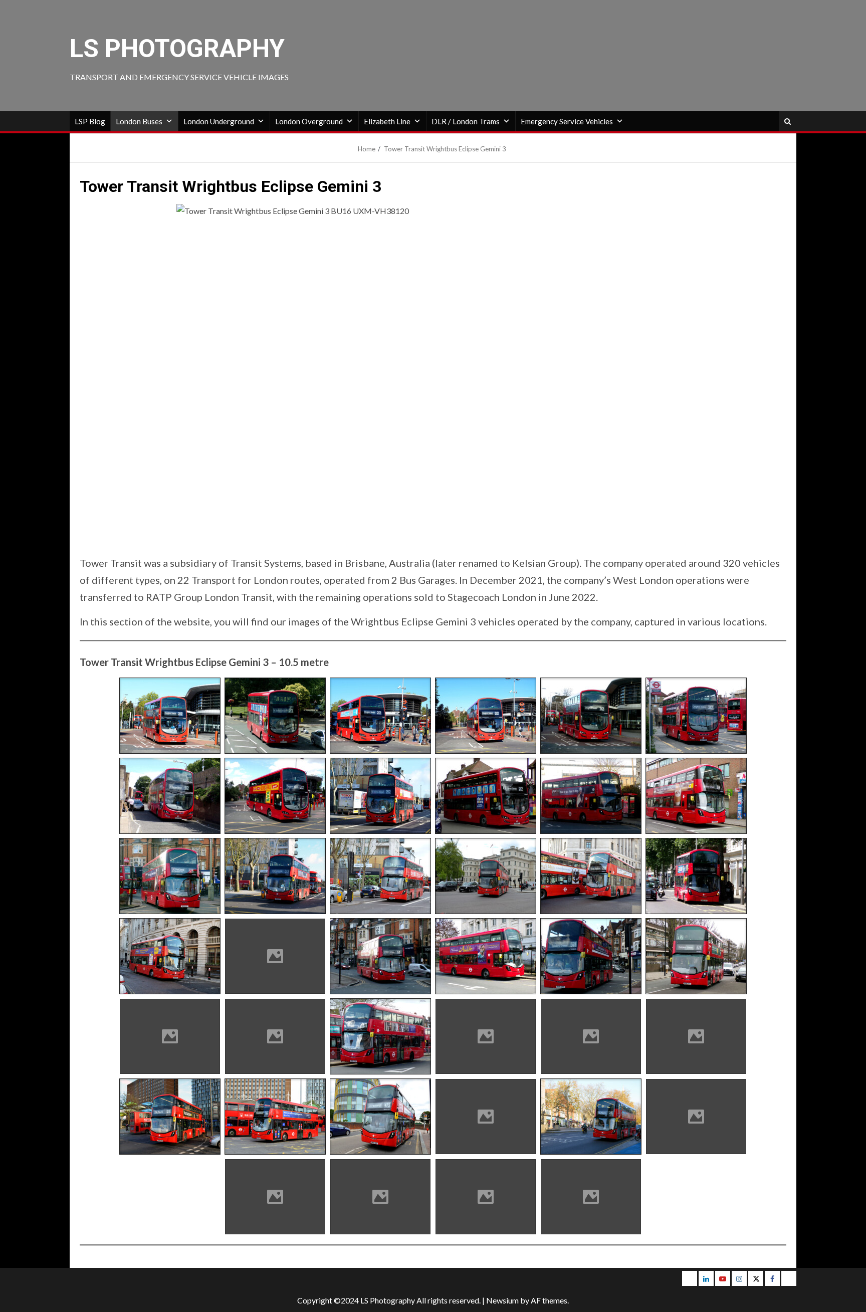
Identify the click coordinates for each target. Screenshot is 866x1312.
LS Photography (177, 48)
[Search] (787, 121)
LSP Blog (90, 121)
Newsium (502, 1300)
